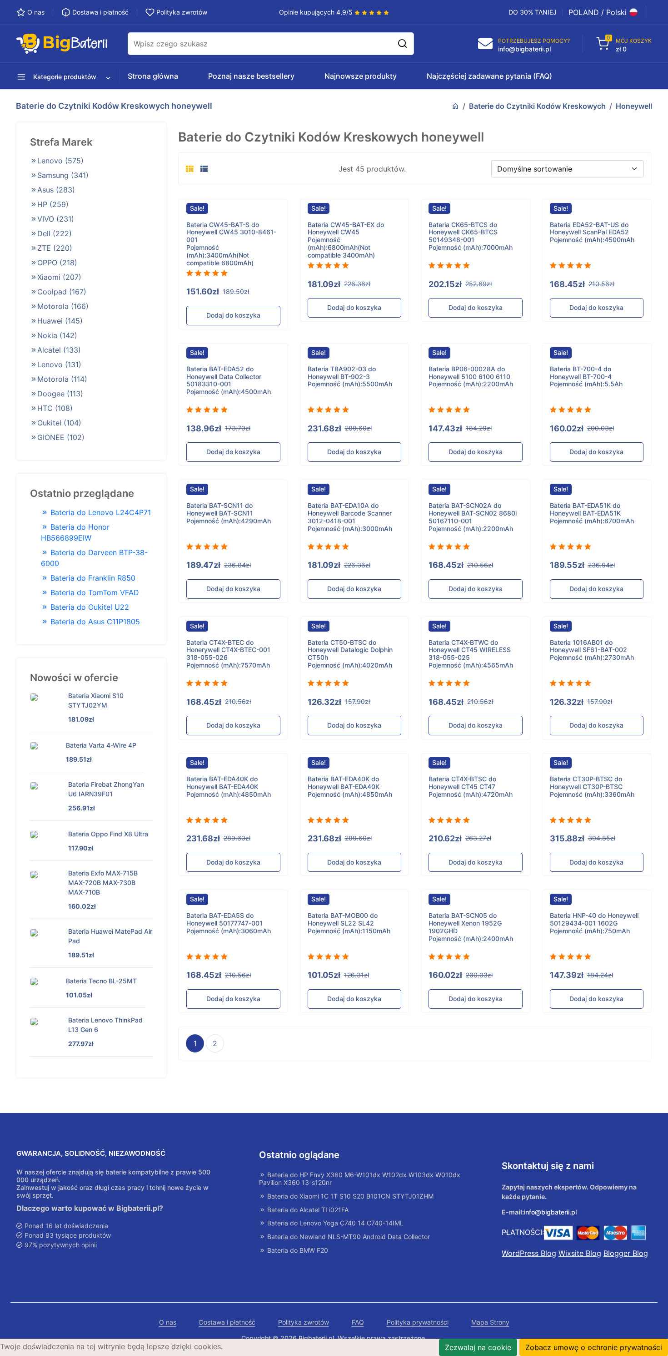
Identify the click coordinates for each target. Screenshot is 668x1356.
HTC (55, 408)
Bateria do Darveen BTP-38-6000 (94, 558)
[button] (60, 76)
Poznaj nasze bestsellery (251, 76)
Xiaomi (59, 277)
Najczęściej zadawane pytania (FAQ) (489, 76)
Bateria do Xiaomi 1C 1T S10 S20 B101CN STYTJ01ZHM (349, 1196)
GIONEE (61, 437)
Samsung (63, 175)
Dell (54, 233)
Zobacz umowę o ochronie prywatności (593, 1347)
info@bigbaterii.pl (550, 1212)
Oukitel (59, 422)
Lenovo (60, 160)
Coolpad (61, 291)
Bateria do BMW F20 (296, 1250)
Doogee (60, 393)
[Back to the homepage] (455, 106)
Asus (56, 189)
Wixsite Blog (579, 1253)
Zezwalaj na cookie (478, 1347)
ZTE (54, 248)
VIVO (55, 218)
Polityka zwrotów (303, 1322)
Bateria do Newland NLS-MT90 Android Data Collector (347, 1236)
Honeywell (634, 106)
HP (53, 204)
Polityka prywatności (418, 1322)
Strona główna (153, 76)
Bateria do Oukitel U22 (88, 607)
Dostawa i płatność (227, 1322)
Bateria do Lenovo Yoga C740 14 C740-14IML (334, 1223)
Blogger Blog (625, 1253)
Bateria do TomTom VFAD (93, 592)
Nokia (57, 335)
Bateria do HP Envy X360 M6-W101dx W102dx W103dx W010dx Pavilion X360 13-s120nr (359, 1178)
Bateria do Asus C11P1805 (94, 621)
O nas (167, 1322)
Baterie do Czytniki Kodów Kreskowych (537, 106)
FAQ (358, 1322)
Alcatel (59, 349)
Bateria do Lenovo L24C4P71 (99, 512)
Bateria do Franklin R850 (91, 577)
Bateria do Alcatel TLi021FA (307, 1210)
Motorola (63, 306)
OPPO (57, 262)
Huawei (60, 320)
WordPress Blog (529, 1253)
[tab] (189, 168)
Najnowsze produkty (360, 76)
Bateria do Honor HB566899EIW (75, 532)
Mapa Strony (490, 1322)
